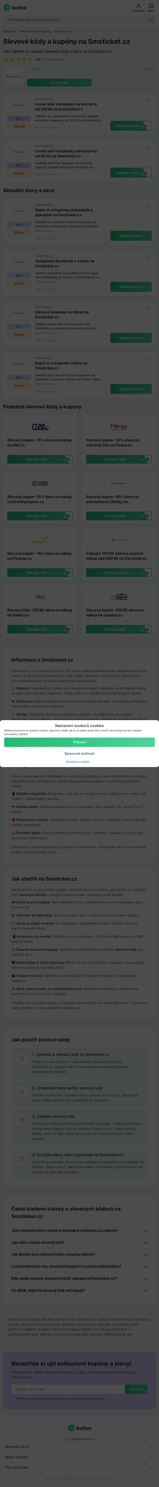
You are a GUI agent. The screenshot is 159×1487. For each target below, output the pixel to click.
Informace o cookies (77, 761)
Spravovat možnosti (79, 753)
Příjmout (79, 742)
